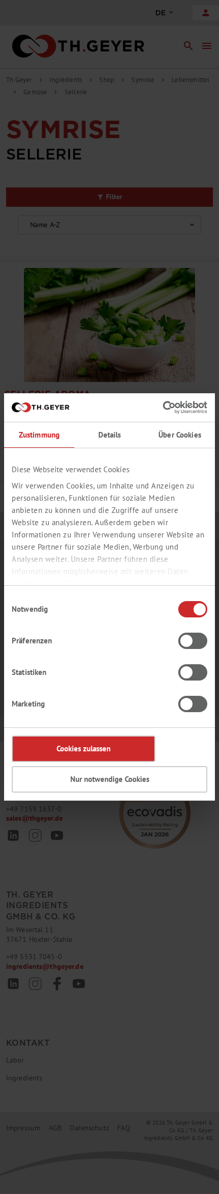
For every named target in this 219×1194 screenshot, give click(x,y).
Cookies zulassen (84, 748)
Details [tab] (109, 435)
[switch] (192, 641)
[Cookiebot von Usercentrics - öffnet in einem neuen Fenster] (162, 407)
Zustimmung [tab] (39, 435)
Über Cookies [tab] (179, 435)
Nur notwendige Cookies (109, 779)
